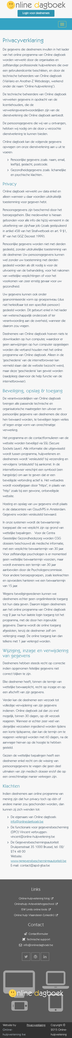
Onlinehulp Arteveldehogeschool (34, 904)
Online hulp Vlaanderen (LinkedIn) (34, 915)
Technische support (38, 939)
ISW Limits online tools (34, 909)
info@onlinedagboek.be (27, 821)
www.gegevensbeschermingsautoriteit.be (38, 861)
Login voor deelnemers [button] (36, 13)
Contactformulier (38, 934)
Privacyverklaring (36, 1025)
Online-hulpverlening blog (34, 898)
